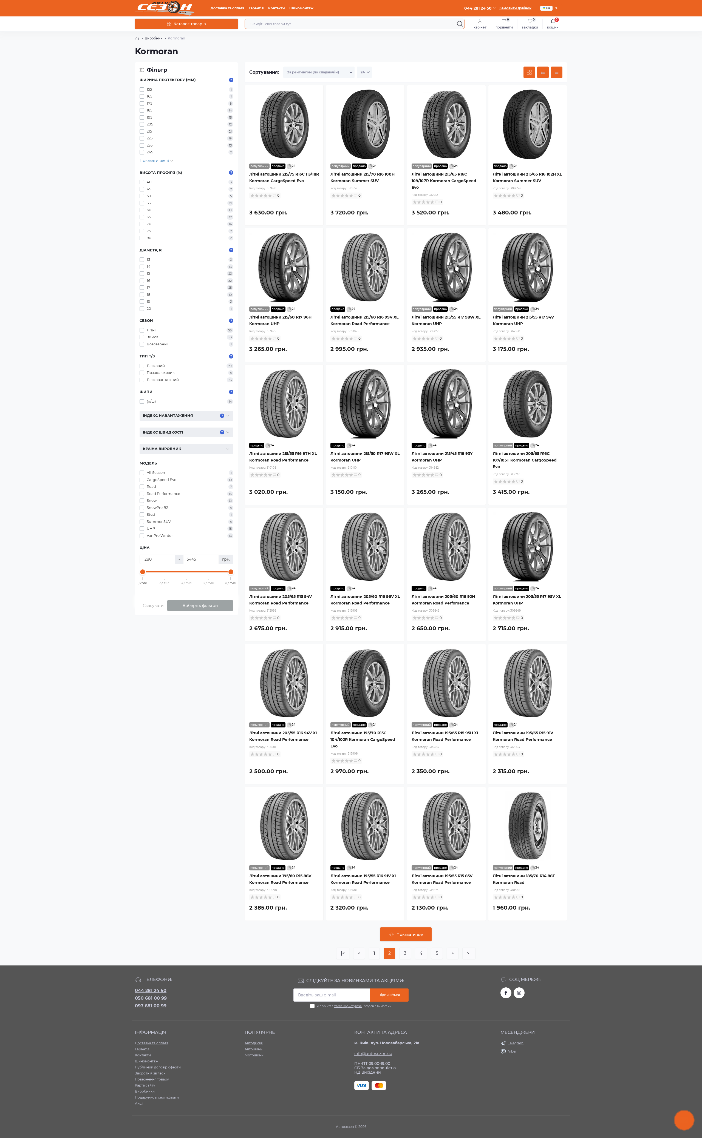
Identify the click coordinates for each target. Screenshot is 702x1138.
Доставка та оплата (227, 8)
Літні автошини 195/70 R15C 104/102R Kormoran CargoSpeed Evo (362, 739)
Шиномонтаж (301, 8)
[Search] (460, 24)
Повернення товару (152, 1079)
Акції (139, 1103)
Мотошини (254, 1055)
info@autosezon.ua (373, 1053)
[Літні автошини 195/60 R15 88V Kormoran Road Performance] (284, 826)
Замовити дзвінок (515, 8)
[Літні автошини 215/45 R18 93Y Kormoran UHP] (446, 403)
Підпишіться (389, 995)
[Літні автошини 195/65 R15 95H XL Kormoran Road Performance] (446, 683)
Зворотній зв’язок (150, 1073)
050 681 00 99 (151, 998)
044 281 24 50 (150, 990)
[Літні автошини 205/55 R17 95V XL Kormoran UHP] (527, 546)
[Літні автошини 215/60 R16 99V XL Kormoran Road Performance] (365, 267)
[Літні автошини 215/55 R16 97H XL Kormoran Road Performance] (284, 403)
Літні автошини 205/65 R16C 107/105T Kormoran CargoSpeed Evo (525, 460)
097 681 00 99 (150, 1005)
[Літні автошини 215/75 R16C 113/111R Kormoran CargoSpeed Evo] (284, 124)
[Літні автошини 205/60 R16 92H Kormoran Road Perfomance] (446, 546)
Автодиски (254, 1043)
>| (469, 953)
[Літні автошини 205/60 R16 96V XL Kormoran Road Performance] (365, 546)
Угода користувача (348, 1006)
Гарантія (256, 8)
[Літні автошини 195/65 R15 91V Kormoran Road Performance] (527, 683)
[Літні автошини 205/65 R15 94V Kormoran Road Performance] (284, 546)
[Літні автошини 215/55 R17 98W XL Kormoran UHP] (446, 267)
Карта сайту (145, 1085)
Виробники (145, 1091)
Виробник (153, 38)
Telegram (515, 1043)
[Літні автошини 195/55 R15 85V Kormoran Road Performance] (446, 826)
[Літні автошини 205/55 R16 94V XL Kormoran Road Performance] (284, 683)
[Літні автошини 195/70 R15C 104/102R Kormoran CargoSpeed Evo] (365, 683)
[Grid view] (529, 72)
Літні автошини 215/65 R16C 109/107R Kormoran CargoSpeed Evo (444, 181)
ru (556, 8)
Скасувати (153, 605)
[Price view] (556, 72)
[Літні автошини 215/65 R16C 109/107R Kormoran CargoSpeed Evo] (446, 124)
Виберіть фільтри (200, 605)
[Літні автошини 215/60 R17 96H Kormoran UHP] (284, 267)
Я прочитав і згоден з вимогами (354, 1006)
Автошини (253, 1049)
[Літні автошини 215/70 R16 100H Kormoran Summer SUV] (365, 124)
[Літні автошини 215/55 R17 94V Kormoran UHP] (527, 267)
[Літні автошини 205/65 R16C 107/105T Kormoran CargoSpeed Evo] (527, 403)
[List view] (543, 72)
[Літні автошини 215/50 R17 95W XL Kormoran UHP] (365, 403)
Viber (512, 1051)
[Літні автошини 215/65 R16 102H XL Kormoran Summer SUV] (527, 124)
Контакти (276, 8)
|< (343, 953)
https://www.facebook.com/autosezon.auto (505, 992)
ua (548, 8)
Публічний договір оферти (158, 1067)
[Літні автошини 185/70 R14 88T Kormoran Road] (527, 826)
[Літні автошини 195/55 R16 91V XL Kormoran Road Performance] (365, 826)
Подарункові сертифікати (157, 1097)
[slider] (142, 572)
